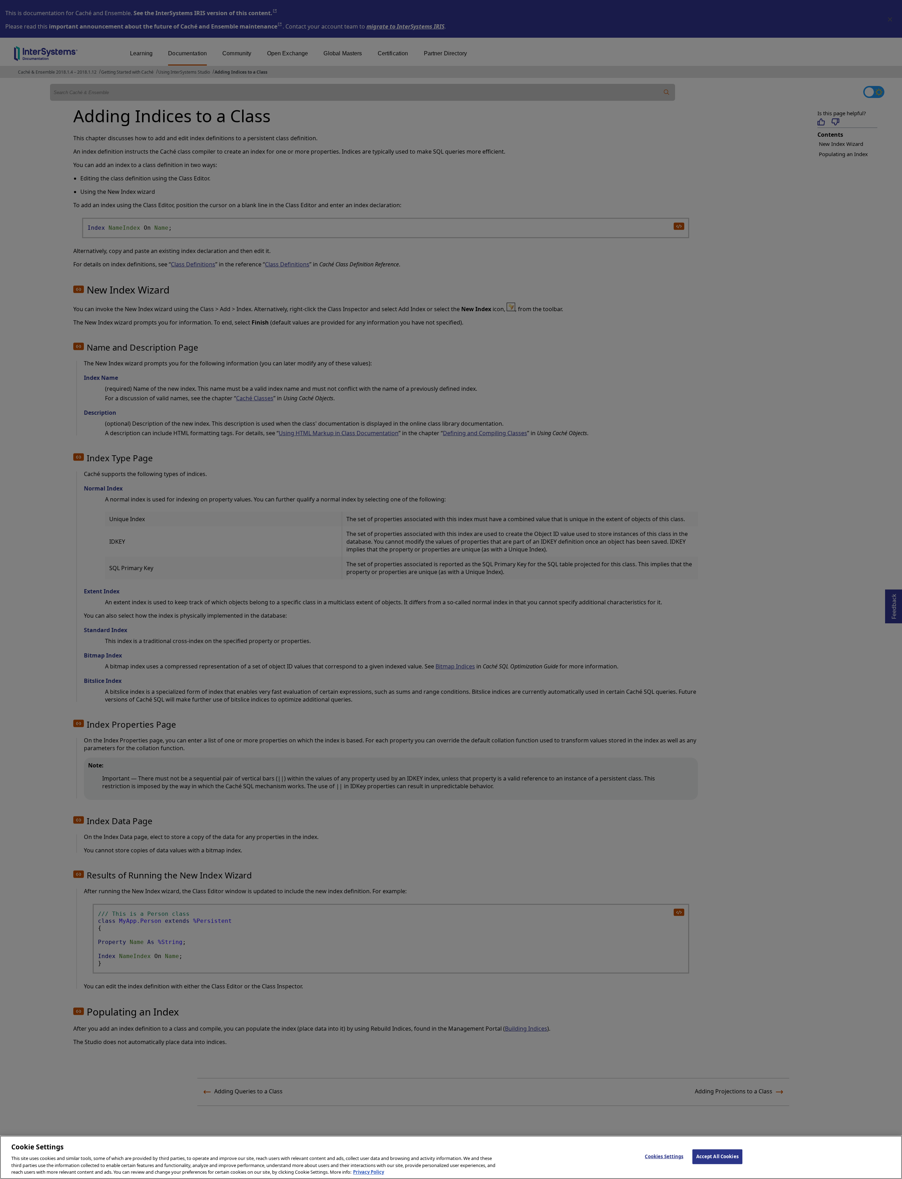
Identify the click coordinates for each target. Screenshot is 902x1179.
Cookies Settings (664, 1156)
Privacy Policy (368, 1171)
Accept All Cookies (717, 1156)
